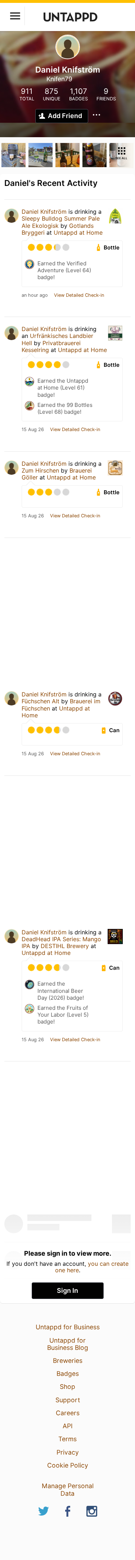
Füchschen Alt (40, 701)
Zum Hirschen (40, 470)
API (68, 1426)
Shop (67, 1386)
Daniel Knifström (44, 211)
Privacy (68, 1452)
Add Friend (65, 116)
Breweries (67, 1360)
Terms (67, 1439)
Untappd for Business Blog (67, 1344)
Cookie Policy (67, 1465)
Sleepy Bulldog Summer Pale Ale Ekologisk (61, 222)
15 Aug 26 (33, 429)
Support (67, 1400)
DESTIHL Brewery (65, 946)
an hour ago (35, 295)
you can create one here (92, 1267)
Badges (68, 1373)
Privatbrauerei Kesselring (51, 346)
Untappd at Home (78, 232)
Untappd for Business (68, 1327)
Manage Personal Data (68, 1489)
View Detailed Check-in (79, 295)
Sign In (67, 1290)
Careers (68, 1413)
